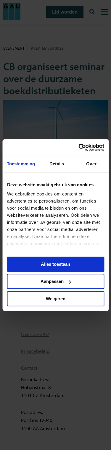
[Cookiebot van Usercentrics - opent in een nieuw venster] (79, 147)
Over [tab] (91, 163)
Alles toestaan (55, 264)
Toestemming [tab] (21, 163)
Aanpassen (52, 281)
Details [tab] (56, 163)
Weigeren (55, 298)
